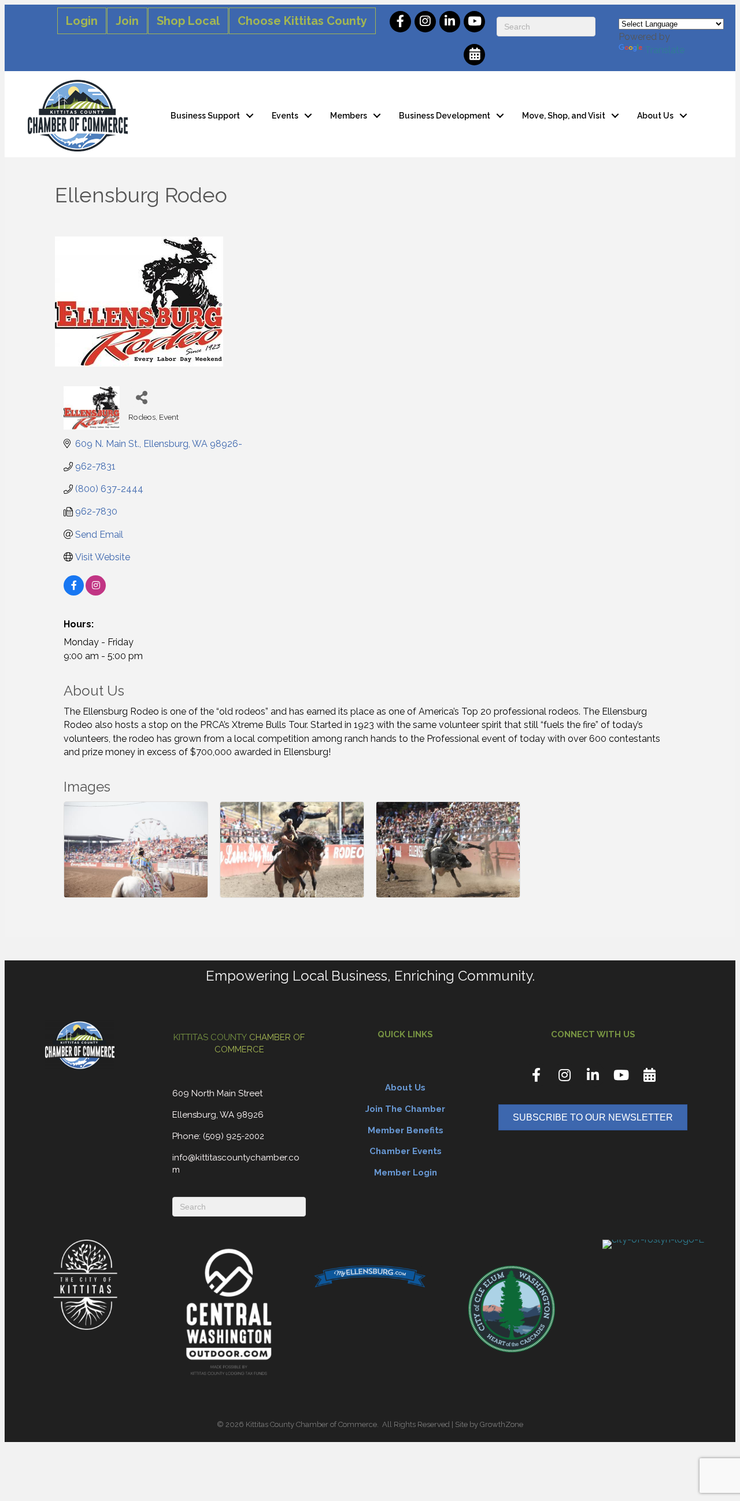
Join (127, 21)
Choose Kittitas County (302, 21)
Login (82, 21)
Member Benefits (405, 1130)
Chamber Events (405, 1151)
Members (348, 115)
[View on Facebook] (74, 592)
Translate (664, 50)
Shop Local (188, 21)
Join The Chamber (405, 1109)
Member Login (405, 1172)
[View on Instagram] (96, 592)
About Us (655, 115)
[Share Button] (141, 397)
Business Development (444, 115)
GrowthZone (501, 1424)
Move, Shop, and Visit (563, 115)
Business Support (205, 115)
